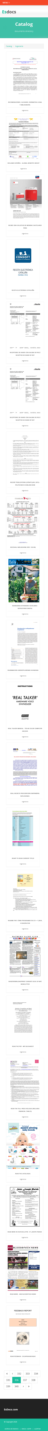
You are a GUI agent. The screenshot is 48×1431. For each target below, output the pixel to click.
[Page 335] (12, 1373)
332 (19, 1373)
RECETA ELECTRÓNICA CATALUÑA (23, 290)
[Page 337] (23, 1386)
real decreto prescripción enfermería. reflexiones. (25, 794)
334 (36, 1373)
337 (25, 1380)
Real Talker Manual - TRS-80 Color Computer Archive (25, 729)
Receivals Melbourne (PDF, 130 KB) (23, 547)
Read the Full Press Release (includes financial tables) (25, 1110)
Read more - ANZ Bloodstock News (23, 1294)
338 (33, 1380)
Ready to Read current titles (23, 858)
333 (28, 1373)
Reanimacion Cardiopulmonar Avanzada (23, 670)
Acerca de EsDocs (11, 1429)
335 (8, 1380)
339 (8, 1386)
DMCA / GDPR (26, 1429)
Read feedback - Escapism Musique (23, 1356)
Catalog (9, 46)
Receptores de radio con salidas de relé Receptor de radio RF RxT (25, 353)
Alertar (37, 1429)
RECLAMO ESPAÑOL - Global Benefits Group (23, 163)
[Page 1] (7, 1373)
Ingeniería (19, 46)
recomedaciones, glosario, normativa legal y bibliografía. (25, 103)
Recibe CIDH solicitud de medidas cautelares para (25, 226)
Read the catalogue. (23, 1174)
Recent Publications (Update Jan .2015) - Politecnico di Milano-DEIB (25, 483)
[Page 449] (29, 1386)
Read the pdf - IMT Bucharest (23, 1046)
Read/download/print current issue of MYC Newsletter (25, 982)
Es (9, 12)
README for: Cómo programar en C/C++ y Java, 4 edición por (25, 922)
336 (17, 1380)
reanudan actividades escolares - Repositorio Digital (25, 607)
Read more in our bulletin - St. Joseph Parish (25, 1232)
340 (17, 1386)
